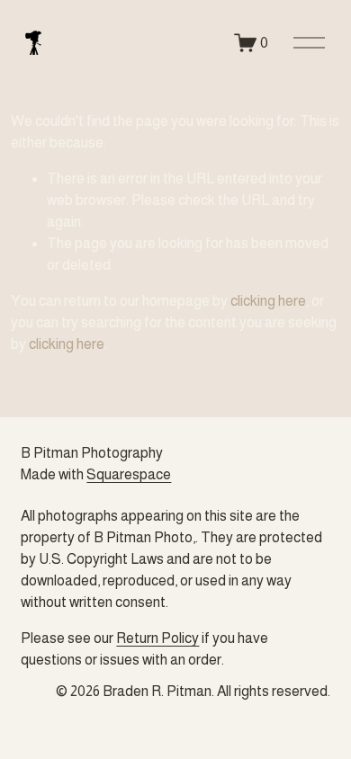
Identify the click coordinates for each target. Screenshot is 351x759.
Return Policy (157, 638)
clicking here (268, 300)
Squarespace (128, 474)
